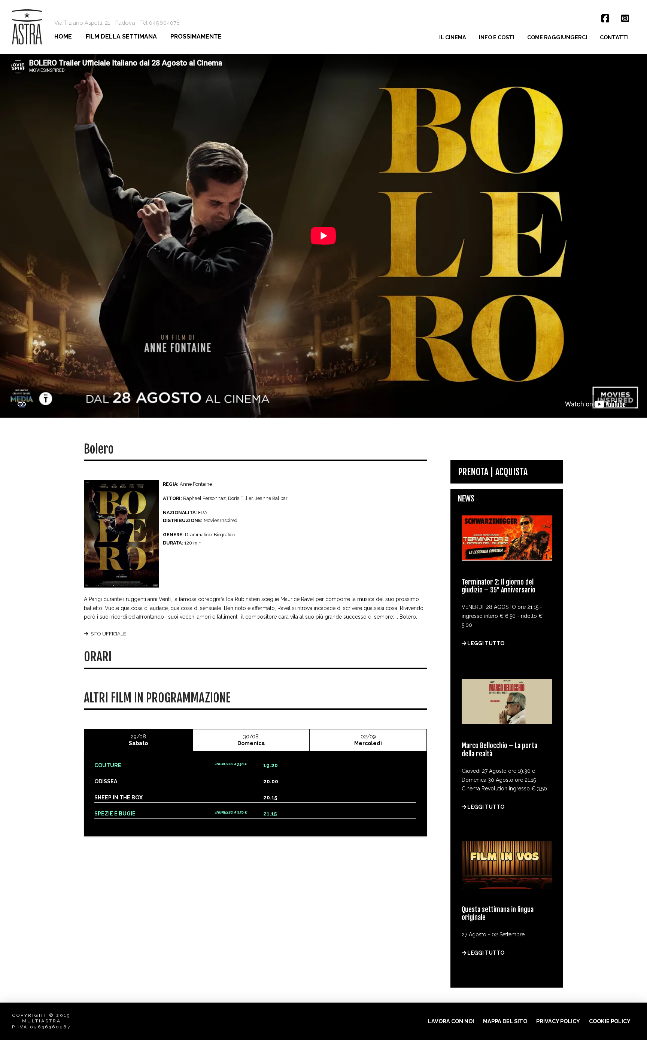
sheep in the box (118, 797)
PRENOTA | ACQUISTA (493, 472)
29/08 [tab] (138, 740)
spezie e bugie (115, 814)
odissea (105, 781)
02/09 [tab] (368, 740)
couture (107, 765)
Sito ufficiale (108, 634)
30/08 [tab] (251, 740)
